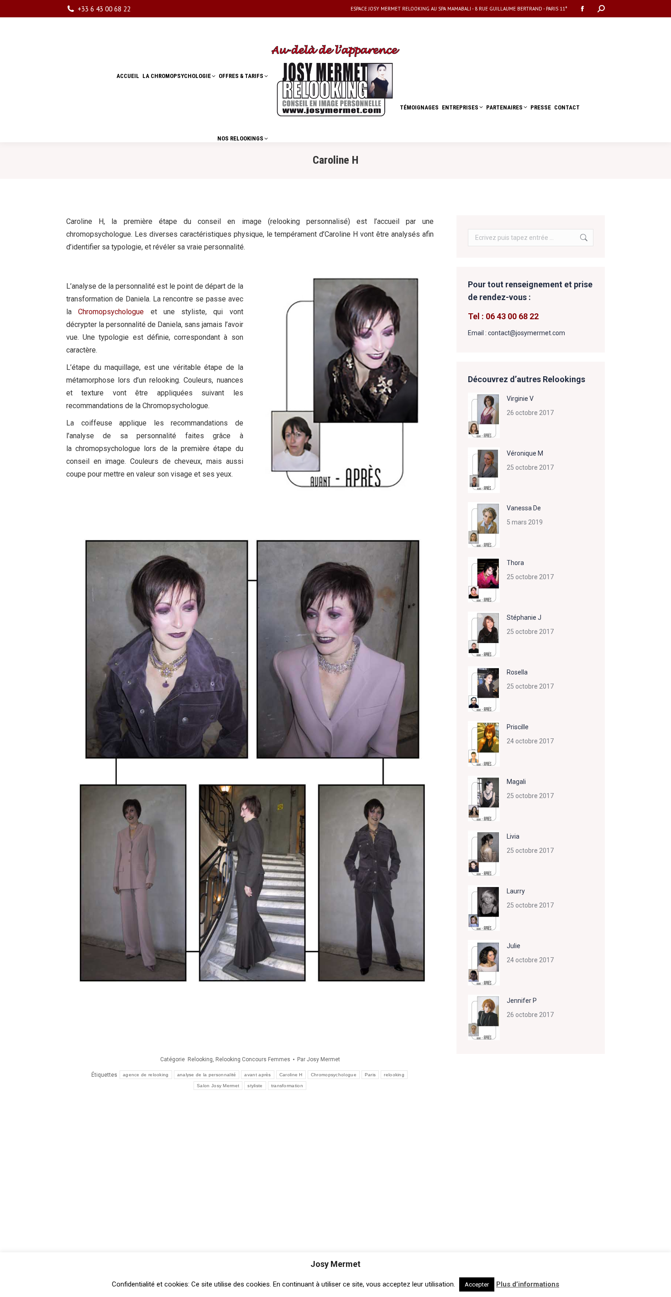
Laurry (516, 891)
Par (318, 1059)
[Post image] (484, 415)
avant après (257, 1074)
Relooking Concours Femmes (252, 1059)
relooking (394, 1074)
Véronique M (525, 453)
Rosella (517, 672)
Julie (513, 945)
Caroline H (291, 1074)
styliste (254, 1085)
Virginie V (520, 398)
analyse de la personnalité (206, 1074)
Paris (370, 1074)
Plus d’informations (527, 1284)
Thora (515, 562)
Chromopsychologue (111, 311)
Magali (516, 781)
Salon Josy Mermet (218, 1085)
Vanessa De (524, 508)
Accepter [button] (477, 1284)
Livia (513, 836)
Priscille (518, 727)
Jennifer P (522, 1000)
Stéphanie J (524, 617)
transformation (287, 1085)
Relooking (200, 1059)
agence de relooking (146, 1074)
